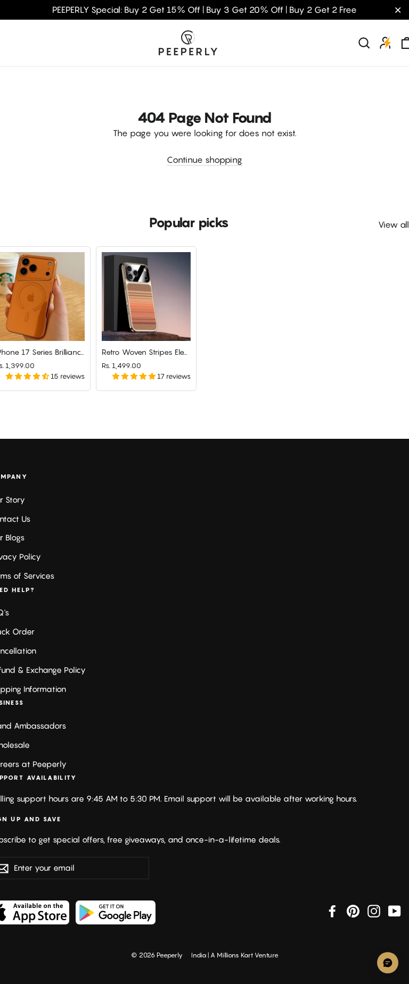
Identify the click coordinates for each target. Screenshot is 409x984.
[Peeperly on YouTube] (394, 911)
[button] (28, 376)
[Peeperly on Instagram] (373, 911)
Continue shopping (204, 159)
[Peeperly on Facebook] (332, 911)
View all (393, 224)
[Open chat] (387, 962)
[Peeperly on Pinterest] (353, 911)
